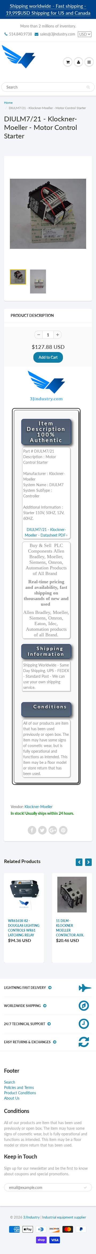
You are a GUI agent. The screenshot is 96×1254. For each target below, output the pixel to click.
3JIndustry (31, 1217)
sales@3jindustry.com (57, 34)
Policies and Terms (19, 1087)
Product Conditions (20, 1093)
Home (8, 103)
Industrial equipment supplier (64, 1217)
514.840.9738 (20, 34)
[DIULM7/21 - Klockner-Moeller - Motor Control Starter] (48, 214)
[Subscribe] (85, 1187)
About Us (11, 1098)
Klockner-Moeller (39, 806)
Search (9, 1082)
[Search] (88, 87)
